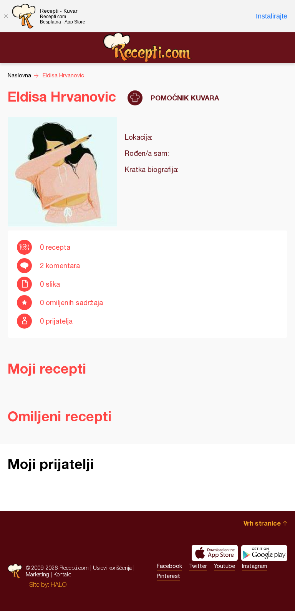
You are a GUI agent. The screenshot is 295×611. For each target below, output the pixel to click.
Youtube (224, 566)
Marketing (37, 574)
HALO (58, 584)
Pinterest (168, 576)
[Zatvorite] (5, 16)
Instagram (254, 566)
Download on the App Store (215, 553)
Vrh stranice (262, 523)
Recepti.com (147, 47)
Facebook (169, 566)
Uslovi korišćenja (112, 567)
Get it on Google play (264, 553)
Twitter (198, 566)
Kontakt (62, 574)
